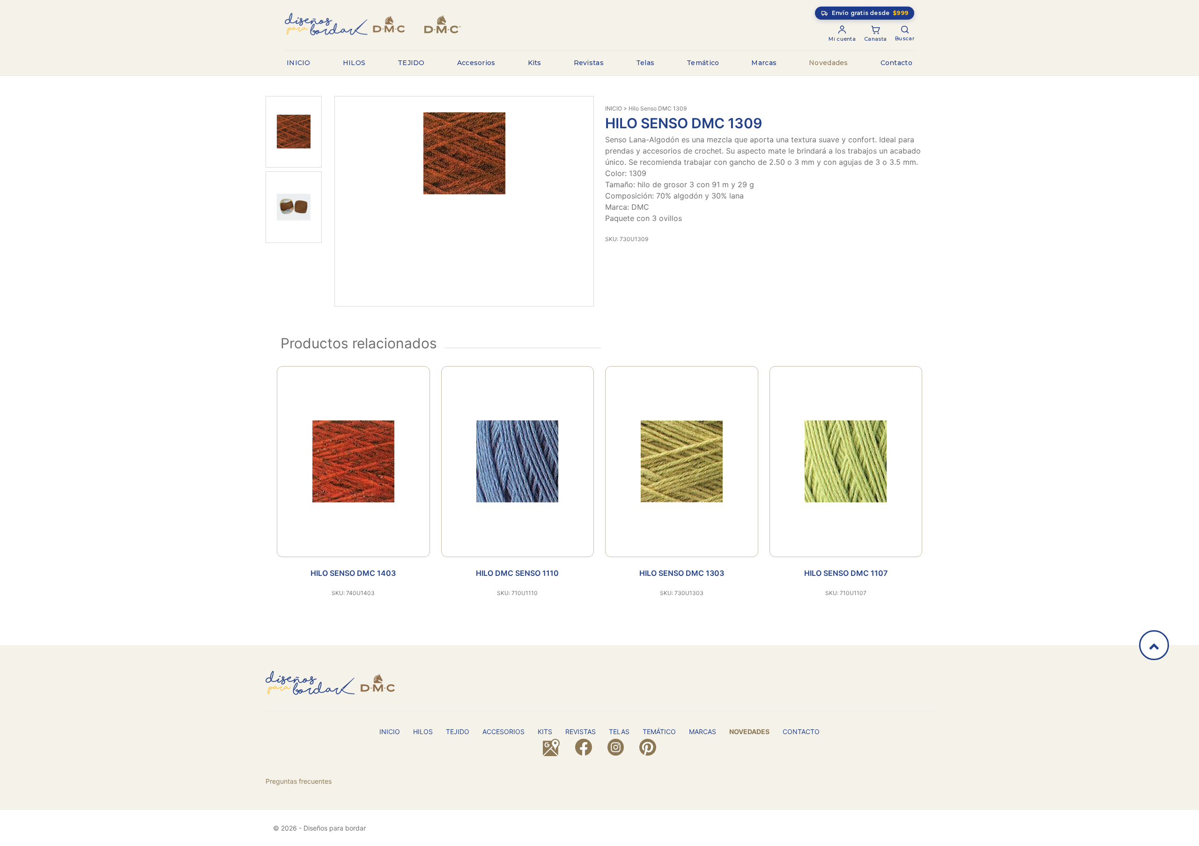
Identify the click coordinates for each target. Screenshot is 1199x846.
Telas (645, 63)
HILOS (354, 63)
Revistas (589, 63)
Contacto (896, 63)
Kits (534, 63)
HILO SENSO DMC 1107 (846, 573)
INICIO (299, 63)
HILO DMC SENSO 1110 (517, 573)
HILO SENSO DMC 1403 (353, 573)
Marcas (764, 63)
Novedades (828, 63)
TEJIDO (411, 63)
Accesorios (476, 63)
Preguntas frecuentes (299, 781)
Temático (703, 63)
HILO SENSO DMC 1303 (681, 573)
